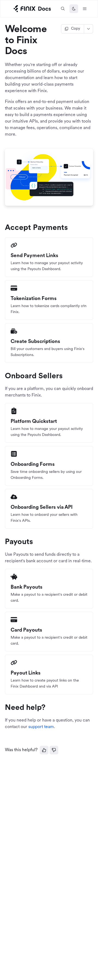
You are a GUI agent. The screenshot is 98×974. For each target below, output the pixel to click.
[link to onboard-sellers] (2, 376)
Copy (75, 29)
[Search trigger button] (63, 8)
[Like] (44, 750)
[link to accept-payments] (2, 228)
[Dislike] (54, 750)
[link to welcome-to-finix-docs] (2, 29)
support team (41, 727)
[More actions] (88, 28)
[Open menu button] (84, 8)
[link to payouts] (2, 542)
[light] (73, 8)
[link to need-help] (2, 708)
